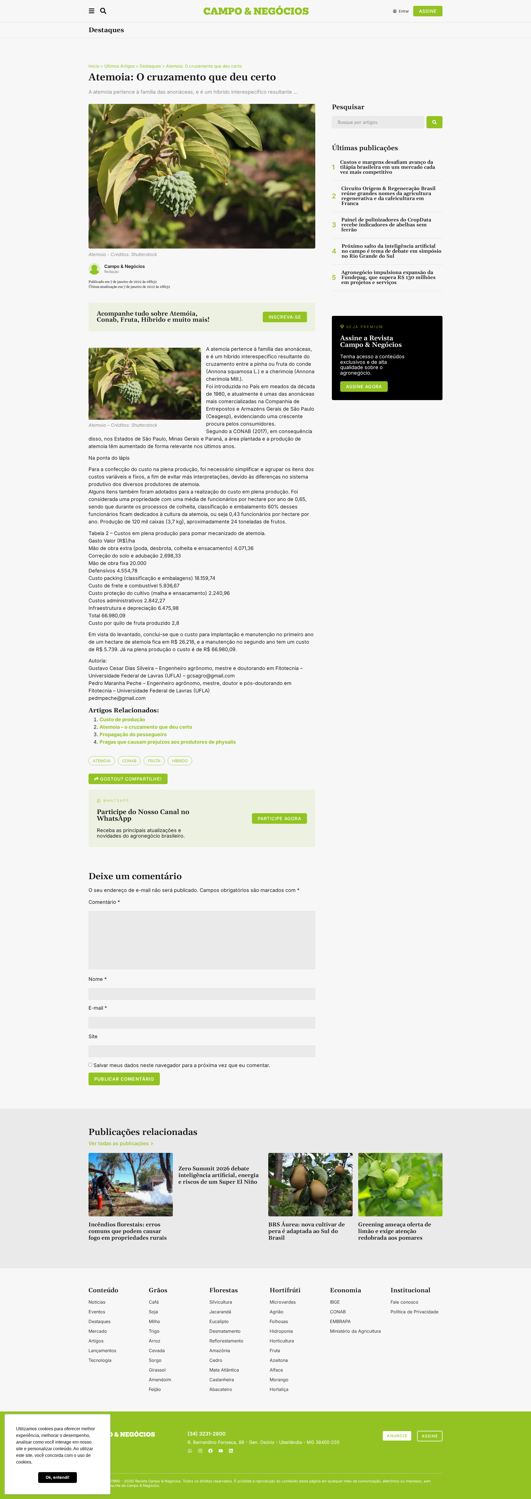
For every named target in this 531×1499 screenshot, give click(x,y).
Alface (276, 1370)
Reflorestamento (226, 1341)
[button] (91, 12)
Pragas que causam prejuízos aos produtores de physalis (168, 742)
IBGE (335, 1302)
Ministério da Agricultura (355, 1331)
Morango (279, 1379)
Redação (111, 272)
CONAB (338, 1311)
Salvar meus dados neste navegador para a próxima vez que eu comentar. (181, 1065)
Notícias (96, 1302)
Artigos (95, 1341)
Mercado (97, 1331)
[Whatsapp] (190, 1450)
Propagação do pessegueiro (133, 734)
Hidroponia (281, 1331)
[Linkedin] (231, 1450)
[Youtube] (220, 1450)
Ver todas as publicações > (120, 1143)
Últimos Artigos (119, 66)
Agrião (276, 1311)
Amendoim (160, 1379)
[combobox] (378, 122)
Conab (129, 760)
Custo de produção (122, 719)
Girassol (157, 1370)
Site (93, 1036)
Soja (153, 1311)
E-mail (97, 1008)
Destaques (106, 30)
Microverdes (283, 1302)
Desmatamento (225, 1331)
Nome (97, 979)
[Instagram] (200, 1450)
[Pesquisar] (434, 122)
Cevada (157, 1350)
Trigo (154, 1331)
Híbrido (180, 760)
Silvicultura (220, 1302)
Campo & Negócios (124, 266)
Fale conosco (404, 1302)
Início (93, 66)
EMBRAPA (340, 1321)
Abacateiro (220, 1389)
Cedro (215, 1360)
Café (154, 1302)
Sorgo (155, 1360)
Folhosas (279, 1321)
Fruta (154, 760)
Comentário (104, 902)
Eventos (96, 1311)
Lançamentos (102, 1350)
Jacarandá (220, 1311)
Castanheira (221, 1379)
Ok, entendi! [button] (57, 1477)
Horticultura (282, 1341)
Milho (154, 1321)
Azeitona (279, 1360)
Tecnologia (99, 1360)
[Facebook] (210, 1450)
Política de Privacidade (414, 1311)
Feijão (155, 1389)
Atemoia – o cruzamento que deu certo (146, 727)
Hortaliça (279, 1389)
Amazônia (219, 1350)
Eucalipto (219, 1321)
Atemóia (102, 760)
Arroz (154, 1341)
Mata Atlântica (224, 1370)
